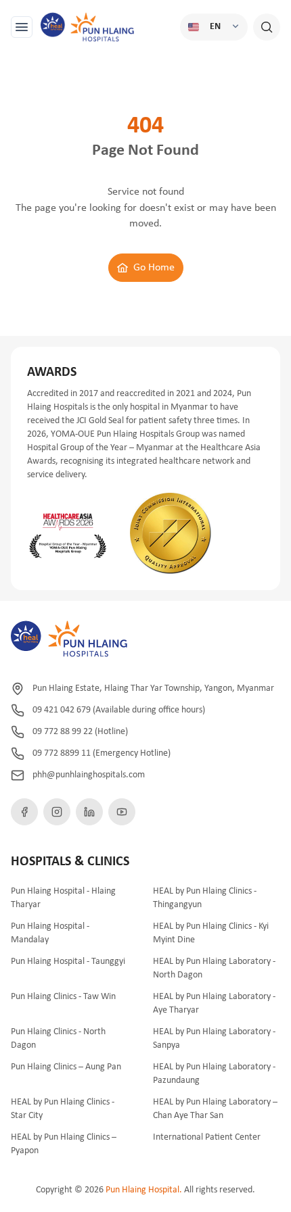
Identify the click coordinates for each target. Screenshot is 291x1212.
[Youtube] (121, 811)
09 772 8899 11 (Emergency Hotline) (101, 753)
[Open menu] (21, 27)
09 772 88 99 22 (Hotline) (80, 732)
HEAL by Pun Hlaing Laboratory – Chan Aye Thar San (215, 1109)
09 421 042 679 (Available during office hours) (118, 710)
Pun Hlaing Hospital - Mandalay (50, 933)
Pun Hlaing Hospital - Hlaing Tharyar (63, 898)
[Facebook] (24, 811)
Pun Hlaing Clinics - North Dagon (58, 1038)
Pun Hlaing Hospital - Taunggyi (68, 961)
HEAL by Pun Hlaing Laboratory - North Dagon (214, 968)
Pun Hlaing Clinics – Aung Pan (66, 1067)
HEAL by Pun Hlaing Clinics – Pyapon (63, 1144)
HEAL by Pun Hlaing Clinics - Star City (62, 1109)
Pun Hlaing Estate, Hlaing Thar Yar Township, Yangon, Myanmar (153, 688)
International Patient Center (207, 1137)
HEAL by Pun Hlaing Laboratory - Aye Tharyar (214, 1003)
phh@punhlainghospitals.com (88, 775)
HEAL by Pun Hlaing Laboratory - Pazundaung (214, 1074)
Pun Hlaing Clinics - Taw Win (63, 997)
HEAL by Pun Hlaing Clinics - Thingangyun (204, 898)
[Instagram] (56, 811)
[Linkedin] (89, 811)
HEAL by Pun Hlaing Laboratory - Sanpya (214, 1038)
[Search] (266, 27)
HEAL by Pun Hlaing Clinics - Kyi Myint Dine (211, 933)
